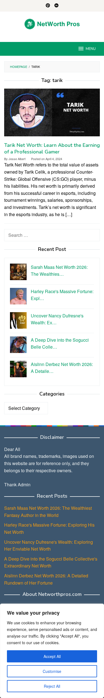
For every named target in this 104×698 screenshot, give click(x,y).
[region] (52, 651)
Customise (52, 671)
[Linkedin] (56, 6)
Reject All (52, 686)
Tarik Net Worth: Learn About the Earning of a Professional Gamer (52, 148)
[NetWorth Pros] (52, 23)
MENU (91, 48)
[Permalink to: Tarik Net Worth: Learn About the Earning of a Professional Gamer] (52, 115)
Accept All (52, 656)
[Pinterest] (48, 6)
